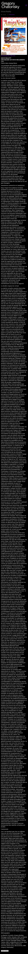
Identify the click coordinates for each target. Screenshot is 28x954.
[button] (26, 5)
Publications (12, 14)
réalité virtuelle (5, 950)
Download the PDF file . (8, 55)
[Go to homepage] (11, 5)
